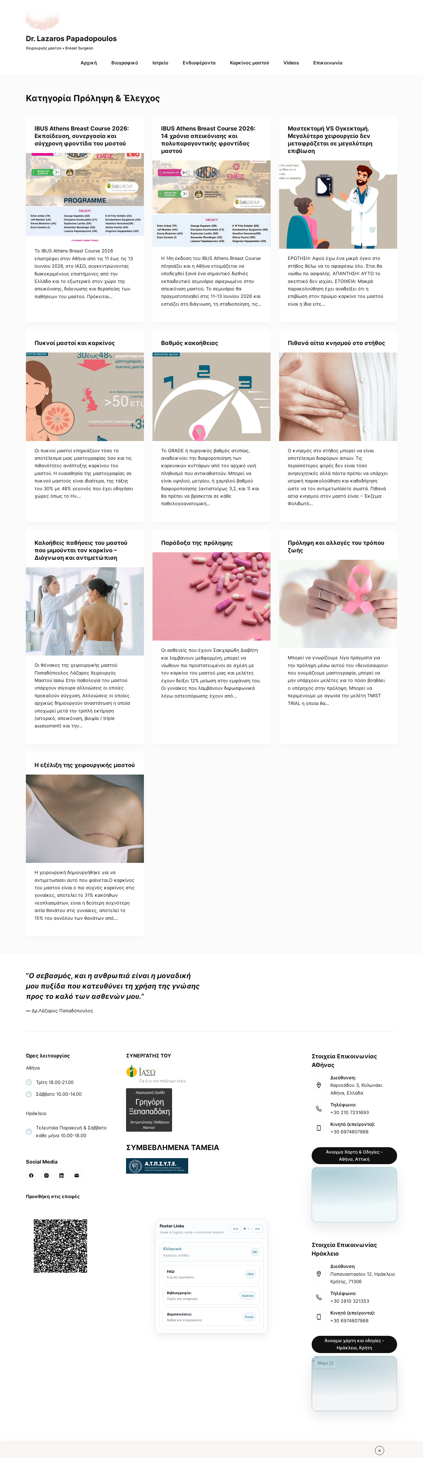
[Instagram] (46, 1175)
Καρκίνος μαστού (249, 63)
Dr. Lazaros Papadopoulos (71, 38)
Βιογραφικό (124, 63)
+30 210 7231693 (349, 1112)
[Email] (76, 1175)
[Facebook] (31, 1175)
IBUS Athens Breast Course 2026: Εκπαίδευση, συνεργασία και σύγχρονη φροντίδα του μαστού (82, 136)
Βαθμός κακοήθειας (189, 343)
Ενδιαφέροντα (199, 63)
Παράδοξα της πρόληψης (197, 542)
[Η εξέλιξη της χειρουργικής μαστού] (85, 819)
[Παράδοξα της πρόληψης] (211, 596)
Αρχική (89, 63)
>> (257, 1228)
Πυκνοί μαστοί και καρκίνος (75, 343)
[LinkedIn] (61, 1175)
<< (235, 1228)
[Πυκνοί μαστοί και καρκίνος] (85, 396)
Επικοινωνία (327, 63)
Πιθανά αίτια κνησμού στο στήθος (336, 343)
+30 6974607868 (349, 1132)
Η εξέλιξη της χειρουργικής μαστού (85, 765)
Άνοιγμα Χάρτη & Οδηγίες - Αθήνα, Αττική (354, 1155)
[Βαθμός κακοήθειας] (211, 396)
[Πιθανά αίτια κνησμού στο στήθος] (338, 396)
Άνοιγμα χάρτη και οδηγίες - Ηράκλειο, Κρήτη (354, 1344)
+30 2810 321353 (349, 1301)
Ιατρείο (160, 63)
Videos (291, 63)
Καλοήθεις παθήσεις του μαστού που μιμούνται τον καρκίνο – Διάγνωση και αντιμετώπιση (81, 550)
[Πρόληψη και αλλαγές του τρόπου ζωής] (338, 604)
